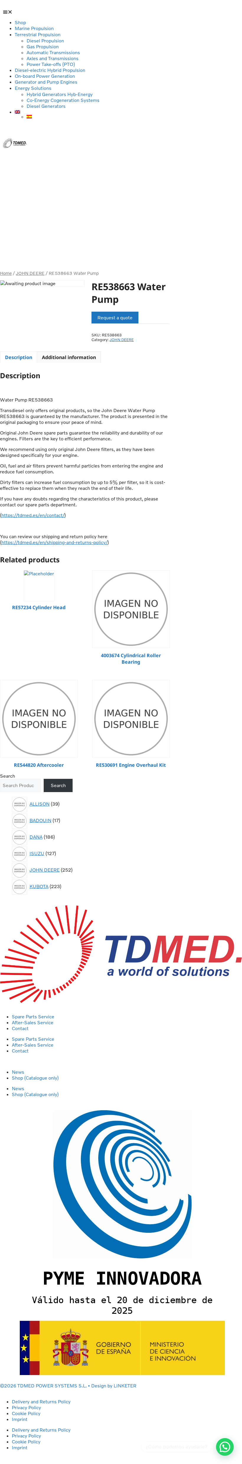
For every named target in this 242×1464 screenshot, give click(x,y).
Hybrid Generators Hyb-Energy (60, 94)
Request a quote (115, 317)
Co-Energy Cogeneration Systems (63, 100)
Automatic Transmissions (53, 52)
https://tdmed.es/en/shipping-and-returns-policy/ (54, 542)
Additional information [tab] (69, 357)
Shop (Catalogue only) (35, 1078)
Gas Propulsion (43, 46)
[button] (15, 12)
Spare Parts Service (33, 1016)
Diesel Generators (46, 106)
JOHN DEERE (30, 273)
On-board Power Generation (45, 76)
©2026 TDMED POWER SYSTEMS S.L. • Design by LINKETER (68, 1386)
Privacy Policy (26, 1407)
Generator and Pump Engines (46, 82)
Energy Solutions (33, 88)
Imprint (19, 1419)
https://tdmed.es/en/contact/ (32, 515)
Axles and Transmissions (53, 58)
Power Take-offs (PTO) (51, 64)
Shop (20, 22)
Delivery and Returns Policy (41, 1401)
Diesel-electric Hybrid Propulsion (50, 70)
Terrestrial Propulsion (37, 34)
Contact (20, 1028)
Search (7, 776)
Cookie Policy (26, 1413)
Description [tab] (18, 357)
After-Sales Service (32, 1022)
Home (6, 273)
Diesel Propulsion (45, 41)
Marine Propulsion (34, 28)
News (18, 1072)
